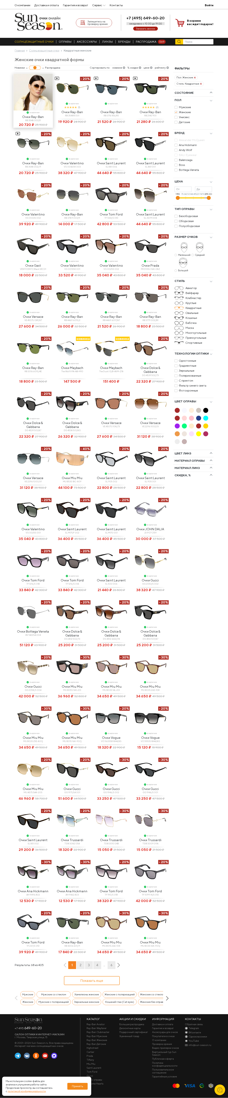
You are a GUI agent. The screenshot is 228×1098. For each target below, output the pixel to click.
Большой (183, 270)
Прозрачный (177, 441)
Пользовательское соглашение (163, 1071)
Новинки (20, 67)
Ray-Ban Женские (97, 1040)
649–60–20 (28, 1028)
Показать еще (91, 980)
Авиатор (191, 288)
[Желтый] (198, 433)
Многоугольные (195, 332)
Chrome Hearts (95, 1083)
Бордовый (205, 433)
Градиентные (187, 365)
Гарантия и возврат (75, 5)
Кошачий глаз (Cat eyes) (119, 1001)
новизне (117, 67)
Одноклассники (36, 1056)
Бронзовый (177, 433)
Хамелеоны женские (86, 994)
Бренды (124, 41)
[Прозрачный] (177, 441)
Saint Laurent (94, 1067)
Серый (198, 410)
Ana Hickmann (188, 145)
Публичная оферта (163, 1058)
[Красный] (184, 418)
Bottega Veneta (189, 170)
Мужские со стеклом (53, 994)
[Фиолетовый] (177, 425)
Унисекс (184, 117)
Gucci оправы (94, 1079)
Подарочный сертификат (133, 1032)
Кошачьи (191, 318)
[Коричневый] (177, 418)
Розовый (191, 418)
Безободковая (188, 216)
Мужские (185, 107)
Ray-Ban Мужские (97, 1036)
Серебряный (184, 433)
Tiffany (90, 1059)
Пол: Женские (185, 77)
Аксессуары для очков (165, 1032)
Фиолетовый (177, 425)
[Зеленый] (184, 425)
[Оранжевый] (191, 425)
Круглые (190, 303)
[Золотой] (205, 425)
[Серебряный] (184, 433)
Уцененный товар (129, 1036)
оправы (65, 41)
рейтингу (160, 67)
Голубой (205, 418)
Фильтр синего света (192, 385)
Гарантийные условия (164, 1076)
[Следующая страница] (118, 965)
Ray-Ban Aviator (96, 1024)
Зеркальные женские (86, 1001)
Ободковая (186, 221)
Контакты (116, 5)
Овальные (191, 313)
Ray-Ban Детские (96, 1044)
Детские (184, 122)
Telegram (18, 1056)
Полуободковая (189, 226)
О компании (22, 5)
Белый (184, 410)
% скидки (132, 67)
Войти (209, 5)
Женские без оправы (152, 1001)
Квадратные (193, 308)
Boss (182, 165)
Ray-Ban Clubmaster (98, 1032)
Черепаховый (198, 425)
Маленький (184, 255)
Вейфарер (192, 293)
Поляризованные (190, 375)
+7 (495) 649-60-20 (145, 18)
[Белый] (184, 410)
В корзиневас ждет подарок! (200, 22)
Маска (189, 328)
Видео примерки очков (165, 1047)
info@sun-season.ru (200, 1045)
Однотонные (187, 360)
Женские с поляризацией (120, 994)
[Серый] (198, 410)
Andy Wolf (185, 150)
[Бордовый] (205, 433)
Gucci (90, 1075)
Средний (200, 255)
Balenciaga (185, 160)
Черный (205, 410)
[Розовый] (191, 418)
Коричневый (177, 418)
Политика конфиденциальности (164, 1064)
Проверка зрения (162, 1044)
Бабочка (190, 323)
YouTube (45, 1056)
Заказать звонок (145, 28)
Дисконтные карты (130, 1028)
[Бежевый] (191, 410)
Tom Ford (92, 1071)
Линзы (107, 41)
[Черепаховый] (198, 425)
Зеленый (184, 425)
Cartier (90, 1052)
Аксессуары (87, 41)
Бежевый (191, 410)
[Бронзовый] (177, 433)
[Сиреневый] (191, 433)
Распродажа (150, 41)
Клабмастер (193, 298)
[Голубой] (205, 418)
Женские (185, 112)
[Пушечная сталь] (184, 441)
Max (54, 1056)
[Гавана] (177, 410)
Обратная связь (194, 1024)
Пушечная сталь (184, 441)
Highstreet (92, 1047)
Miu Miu (91, 1063)
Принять (77, 1086)
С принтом (186, 380)
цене (146, 67)
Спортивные (193, 342)
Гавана (177, 410)
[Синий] (198, 418)
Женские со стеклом (152, 994)
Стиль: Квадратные (188, 83)
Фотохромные (188, 390)
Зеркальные (186, 370)
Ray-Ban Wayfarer (97, 1028)
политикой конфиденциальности (27, 1091)
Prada (90, 1055)
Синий (198, 418)
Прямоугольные (195, 337)
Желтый (198, 433)
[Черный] (205, 410)
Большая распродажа (131, 1024)
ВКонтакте (27, 1056)
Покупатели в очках (163, 1036)
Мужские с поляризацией (53, 1001)
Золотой (205, 425)
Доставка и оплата (46, 5)
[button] (17, 998)
